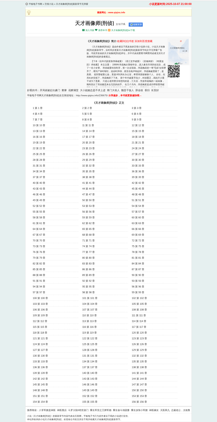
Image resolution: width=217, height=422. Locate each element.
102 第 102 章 (139, 298)
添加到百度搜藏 (143, 41)
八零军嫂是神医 (47, 410)
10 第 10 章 (39, 125)
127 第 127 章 (40, 349)
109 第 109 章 (40, 315)
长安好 (155, 90)
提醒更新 (137, 24)
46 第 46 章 (39, 194)
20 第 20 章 (88, 142)
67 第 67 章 (39, 234)
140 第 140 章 (89, 373)
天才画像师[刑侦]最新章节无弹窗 (72, 4)
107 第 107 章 (89, 309)
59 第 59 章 (88, 217)
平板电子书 (89, 416)
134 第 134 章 (89, 361)
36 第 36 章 (138, 171)
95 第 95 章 (88, 286)
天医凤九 (165, 410)
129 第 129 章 (139, 349)
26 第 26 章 (88, 154)
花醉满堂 (73, 90)
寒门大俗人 (113, 90)
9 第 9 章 (137, 119)
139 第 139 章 (40, 373)
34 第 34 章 (39, 171)
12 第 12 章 (138, 125)
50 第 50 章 (88, 200)
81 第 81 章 (138, 257)
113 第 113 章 (89, 321)
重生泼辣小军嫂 (139, 410)
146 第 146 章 (89, 384)
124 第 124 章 (40, 344)
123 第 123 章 (139, 338)
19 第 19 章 (39, 142)
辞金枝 (139, 90)
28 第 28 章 (39, 159)
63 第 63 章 (138, 223)
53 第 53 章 (88, 205)
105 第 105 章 (139, 303)
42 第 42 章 (138, 182)
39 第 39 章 (138, 177)
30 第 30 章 (138, 159)
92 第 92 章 (88, 280)
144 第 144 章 (139, 378)
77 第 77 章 (88, 252)
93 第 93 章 (138, 280)
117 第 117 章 (139, 326)
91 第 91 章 (39, 280)
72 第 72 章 (138, 240)
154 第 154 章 (40, 401)
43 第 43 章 (39, 188)
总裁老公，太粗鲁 (180, 410)
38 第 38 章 (88, 177)
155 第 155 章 (89, 401)
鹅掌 (64, 90)
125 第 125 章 (89, 344)
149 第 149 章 (89, 390)
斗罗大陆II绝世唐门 (78, 410)
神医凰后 (62, 410)
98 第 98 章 (88, 292)
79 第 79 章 (39, 257)
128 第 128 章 (89, 349)
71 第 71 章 (88, 240)
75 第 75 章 (138, 246)
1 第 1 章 (38, 108)
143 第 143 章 (89, 378)
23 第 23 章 (88, 148)
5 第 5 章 (87, 113)
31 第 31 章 (39, 165)
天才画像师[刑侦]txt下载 (123, 30)
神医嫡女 (154, 410)
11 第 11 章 (88, 125)
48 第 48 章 (138, 194)
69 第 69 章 (138, 234)
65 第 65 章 (88, 229)
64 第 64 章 (39, 229)
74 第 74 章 (88, 246)
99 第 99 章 (138, 292)
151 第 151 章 (40, 396)
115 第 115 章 (40, 326)
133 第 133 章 (40, 361)
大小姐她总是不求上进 (92, 90)
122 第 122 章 (89, 338)
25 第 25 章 (39, 154)
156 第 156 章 (139, 401)
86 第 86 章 (88, 269)
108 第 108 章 (139, 309)
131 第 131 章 (89, 355)
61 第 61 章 (39, 223)
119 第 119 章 (89, 332)
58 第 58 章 (39, 217)
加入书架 (89, 30)
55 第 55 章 (39, 211)
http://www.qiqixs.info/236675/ (92, 95)
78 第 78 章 (138, 252)
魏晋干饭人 (127, 90)
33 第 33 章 (138, 165)
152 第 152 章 (89, 396)
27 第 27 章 (138, 154)
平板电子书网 (35, 4)
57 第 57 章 (138, 211)
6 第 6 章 (137, 113)
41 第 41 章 (88, 182)
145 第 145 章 (40, 384)
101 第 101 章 (89, 298)
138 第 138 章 (139, 367)
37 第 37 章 (39, 177)
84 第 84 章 (138, 263)
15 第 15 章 (138, 131)
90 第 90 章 (138, 275)
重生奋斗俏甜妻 (121, 410)
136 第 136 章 (40, 367)
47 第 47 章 (88, 194)
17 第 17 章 (88, 136)
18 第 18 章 (138, 136)
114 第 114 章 (139, 321)
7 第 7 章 (38, 119)
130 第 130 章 (40, 355)
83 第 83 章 (88, 263)
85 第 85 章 (39, 269)
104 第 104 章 (89, 303)
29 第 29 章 (88, 159)
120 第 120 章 (139, 332)
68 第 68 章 (88, 234)
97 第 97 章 (39, 292)
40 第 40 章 (39, 182)
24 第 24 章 (138, 148)
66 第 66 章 (138, 229)
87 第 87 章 (138, 269)
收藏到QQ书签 (125, 41)
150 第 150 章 (139, 390)
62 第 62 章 (88, 223)
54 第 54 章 (138, 205)
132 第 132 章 (139, 355)
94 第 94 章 (39, 286)
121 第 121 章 (40, 338)
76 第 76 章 (39, 252)
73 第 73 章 (39, 246)
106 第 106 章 (40, 309)
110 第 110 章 (89, 315)
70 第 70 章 (39, 240)
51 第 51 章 (138, 200)
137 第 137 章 (89, 367)
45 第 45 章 (138, 188)
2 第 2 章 (87, 108)
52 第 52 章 (39, 205)
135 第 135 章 (139, 361)
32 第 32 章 (88, 165)
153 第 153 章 (139, 396)
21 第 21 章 (138, 142)
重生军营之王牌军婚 (100, 410)
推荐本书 (102, 30)
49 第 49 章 (39, 200)
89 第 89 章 (88, 275)
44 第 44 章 (88, 188)
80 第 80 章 (88, 257)
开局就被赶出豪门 (50, 90)
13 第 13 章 (39, 131)
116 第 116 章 (89, 326)
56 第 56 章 (88, 211)
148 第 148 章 (40, 390)
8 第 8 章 (87, 119)
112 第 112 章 (40, 321)
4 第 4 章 (38, 113)
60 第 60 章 (138, 217)
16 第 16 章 (39, 136)
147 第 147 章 (139, 384)
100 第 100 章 (40, 298)
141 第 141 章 (139, 373)
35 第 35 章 (88, 171)
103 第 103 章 (40, 303)
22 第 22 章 (39, 148)
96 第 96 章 (138, 286)
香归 (147, 90)
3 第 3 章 (137, 108)
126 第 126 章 (139, 344)
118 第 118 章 (40, 332)
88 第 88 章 (39, 275)
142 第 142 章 (40, 378)
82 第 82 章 (39, 263)
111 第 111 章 (139, 315)
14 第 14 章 (88, 131)
